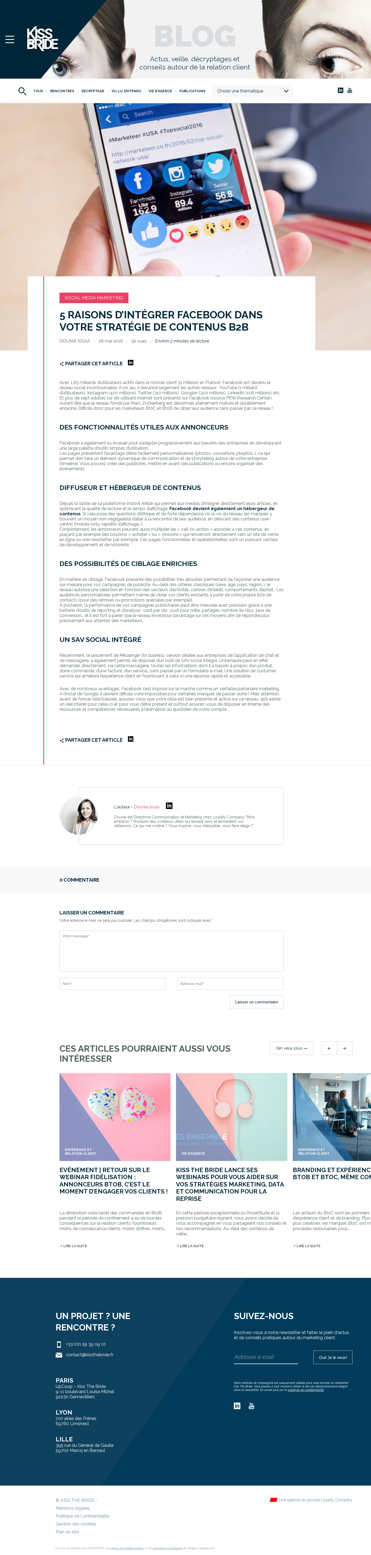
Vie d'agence (160, 91)
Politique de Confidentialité (82, 1516)
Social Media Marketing (94, 297)
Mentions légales (73, 1508)
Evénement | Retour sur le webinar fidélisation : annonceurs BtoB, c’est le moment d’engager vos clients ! (113, 1180)
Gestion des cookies (76, 1524)
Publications (192, 91)
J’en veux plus (291, 1048)
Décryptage (92, 91)
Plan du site (67, 1531)
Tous (38, 91)
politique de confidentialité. (306, 1390)
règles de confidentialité (127, 1548)
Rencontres (62, 91)
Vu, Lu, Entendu (126, 91)
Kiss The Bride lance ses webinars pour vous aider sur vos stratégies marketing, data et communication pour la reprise (230, 1184)
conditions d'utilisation (168, 1548)
